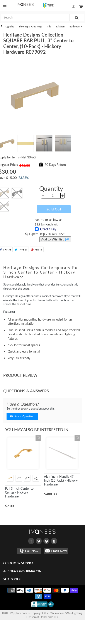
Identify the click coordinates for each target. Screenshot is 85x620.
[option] (25, 143)
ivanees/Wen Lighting (68, 613)
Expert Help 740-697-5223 (46, 234)
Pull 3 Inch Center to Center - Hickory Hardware (19, 492)
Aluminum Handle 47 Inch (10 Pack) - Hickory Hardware (61, 480)
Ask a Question (24, 416)
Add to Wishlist (53, 239)
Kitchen (60, 26)
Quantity (51, 188)
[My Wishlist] (38, 438)
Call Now (31, 551)
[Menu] (4, 5)
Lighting (9, 26)
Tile (49, 26)
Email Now (58, 551)
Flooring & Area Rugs (30, 26)
